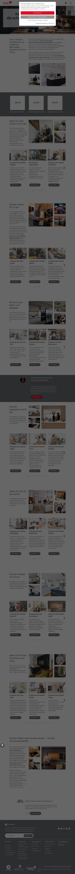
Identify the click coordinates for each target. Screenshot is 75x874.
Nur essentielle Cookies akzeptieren (37, 17)
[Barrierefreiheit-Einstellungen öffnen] (2, 745)
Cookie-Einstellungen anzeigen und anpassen (37, 20)
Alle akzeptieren (37, 12)
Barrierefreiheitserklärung (42, 23)
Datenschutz (51, 23)
